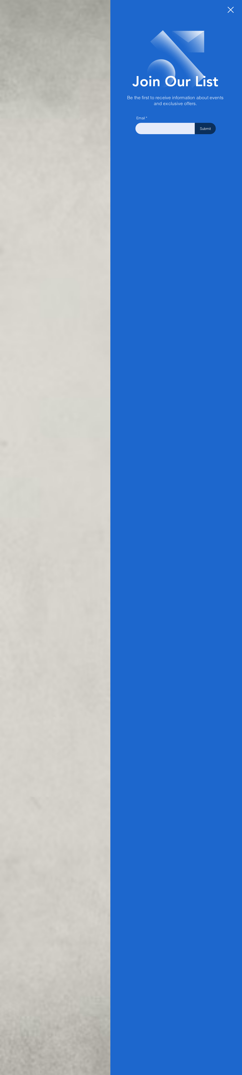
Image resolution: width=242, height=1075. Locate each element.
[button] (231, 9)
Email (140, 118)
